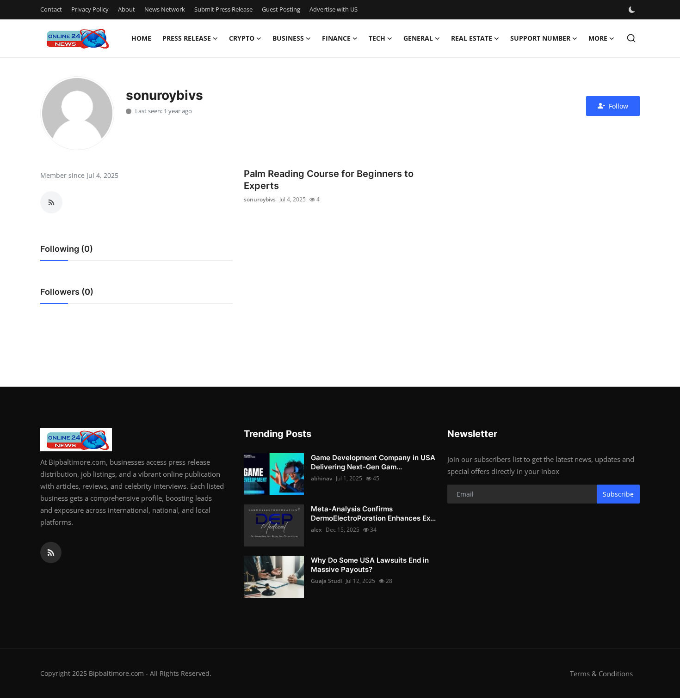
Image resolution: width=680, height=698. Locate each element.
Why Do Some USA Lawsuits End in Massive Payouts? (370, 565)
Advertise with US (333, 9)
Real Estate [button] (471, 38)
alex (316, 530)
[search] (631, 38)
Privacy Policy (90, 9)
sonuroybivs (260, 199)
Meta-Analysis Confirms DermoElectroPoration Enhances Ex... (373, 513)
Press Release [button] (186, 38)
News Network (164, 9)
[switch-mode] (633, 9)
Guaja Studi (326, 581)
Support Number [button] (540, 38)
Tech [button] (377, 38)
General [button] (418, 38)
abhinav (321, 478)
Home (141, 38)
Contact (51, 9)
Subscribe (618, 494)
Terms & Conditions (601, 673)
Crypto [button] (241, 38)
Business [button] (288, 38)
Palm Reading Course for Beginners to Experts (329, 179)
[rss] (51, 552)
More (597, 38)
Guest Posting (281, 9)
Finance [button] (336, 38)
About (126, 9)
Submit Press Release (223, 9)
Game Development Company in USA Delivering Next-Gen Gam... (373, 462)
